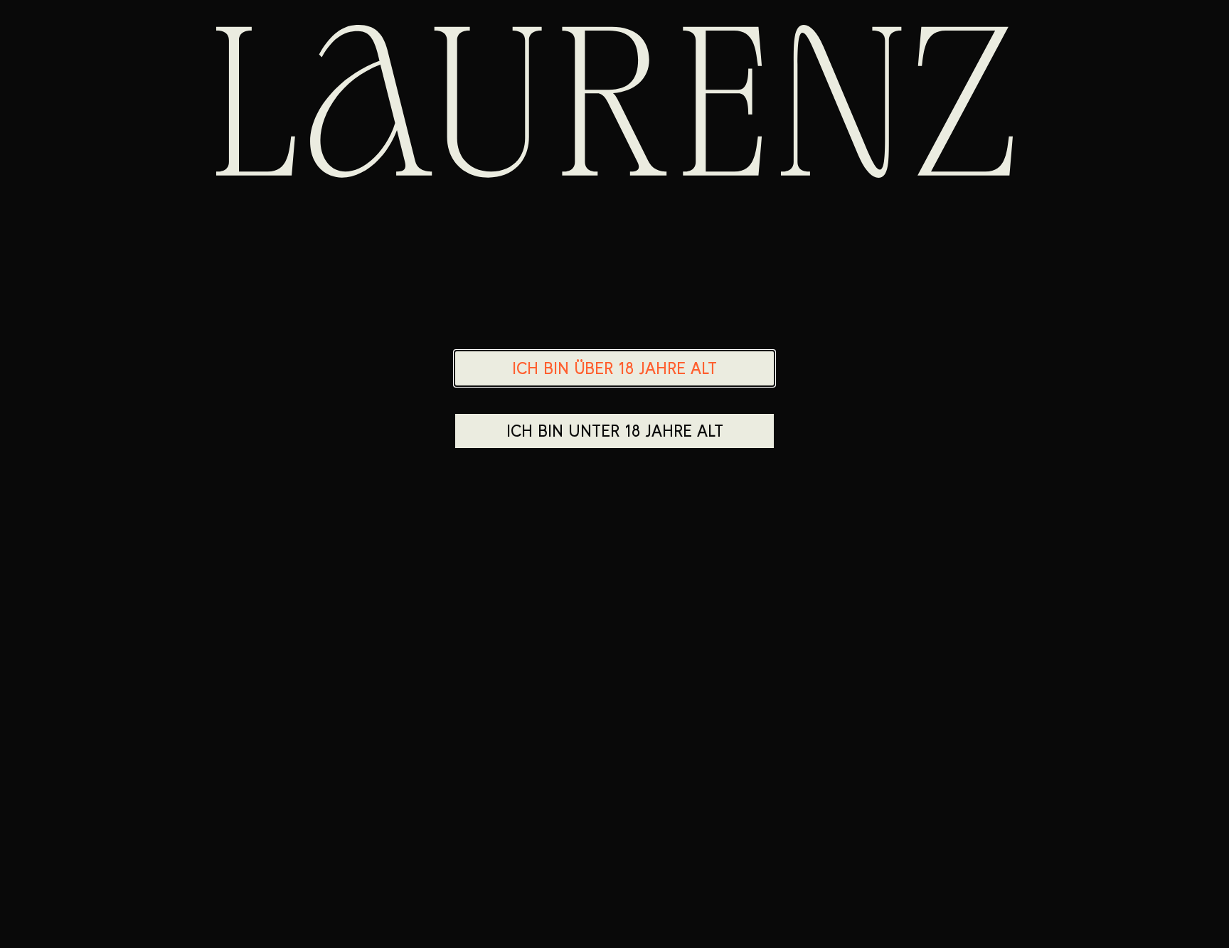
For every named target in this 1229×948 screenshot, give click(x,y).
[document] (614, 474)
